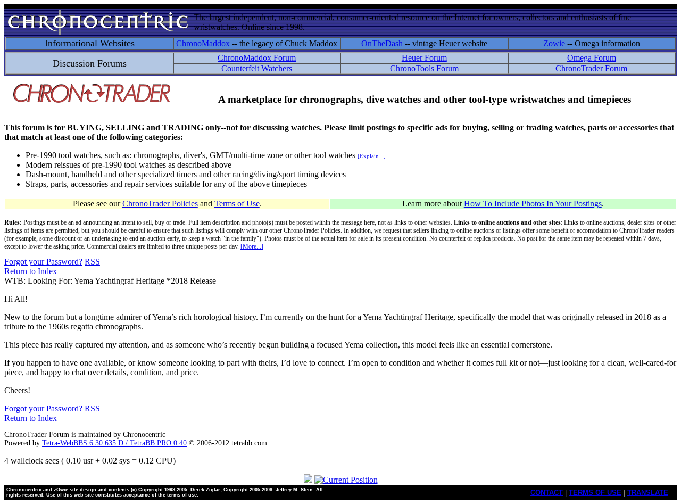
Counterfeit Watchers (256, 68)
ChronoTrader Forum (591, 68)
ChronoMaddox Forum (257, 57)
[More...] (251, 246)
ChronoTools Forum (424, 68)
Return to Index (30, 271)
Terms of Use (237, 203)
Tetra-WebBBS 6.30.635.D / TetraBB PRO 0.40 (114, 443)
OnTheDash (382, 43)
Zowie (554, 43)
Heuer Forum (424, 57)
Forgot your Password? (43, 261)
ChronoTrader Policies (160, 203)
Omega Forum (591, 57)
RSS (92, 261)
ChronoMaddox (203, 43)
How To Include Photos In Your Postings (533, 203)
